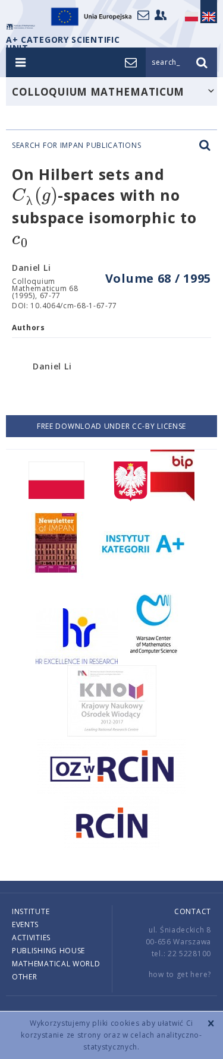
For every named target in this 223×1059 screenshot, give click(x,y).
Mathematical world (56, 964)
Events (25, 924)
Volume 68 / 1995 (158, 278)
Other (24, 977)
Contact (192, 911)
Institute (30, 911)
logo (21, 27)
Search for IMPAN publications (76, 145)
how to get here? (180, 974)
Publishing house (48, 951)
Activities (31, 937)
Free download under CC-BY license (111, 426)
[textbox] (35, 196)
